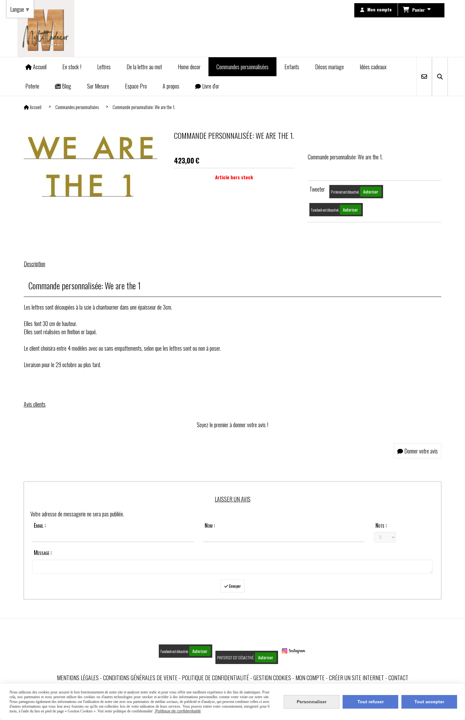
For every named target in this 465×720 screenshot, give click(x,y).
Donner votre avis (420, 451)
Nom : (210, 525)
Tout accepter (429, 701)
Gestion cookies (272, 678)
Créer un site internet (356, 678)
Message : (43, 552)
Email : (40, 525)
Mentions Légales (78, 678)
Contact (398, 678)
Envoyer (234, 586)
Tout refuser (370, 701)
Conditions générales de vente (140, 678)
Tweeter (317, 189)
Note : (381, 525)
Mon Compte (310, 678)
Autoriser (370, 191)
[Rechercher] (439, 76)
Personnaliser (311, 701)
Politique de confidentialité (215, 678)
